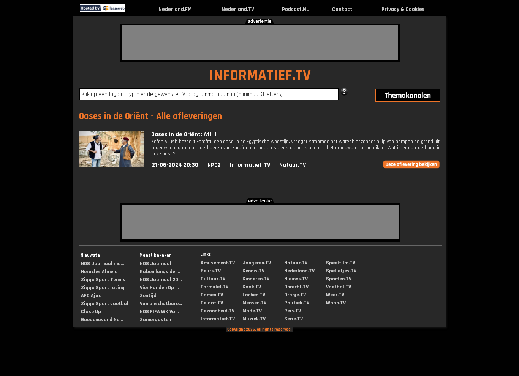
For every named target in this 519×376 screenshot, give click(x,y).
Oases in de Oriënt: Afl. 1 (184, 135)
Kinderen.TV (255, 279)
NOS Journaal (155, 263)
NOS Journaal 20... (161, 279)
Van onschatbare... (161, 303)
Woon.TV (336, 303)
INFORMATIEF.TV (260, 75)
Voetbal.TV (338, 287)
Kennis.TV (253, 271)
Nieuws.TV (296, 279)
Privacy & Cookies (402, 9)
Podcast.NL (295, 9)
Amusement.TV (218, 263)
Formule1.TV (214, 287)
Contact (342, 9)
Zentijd (148, 295)
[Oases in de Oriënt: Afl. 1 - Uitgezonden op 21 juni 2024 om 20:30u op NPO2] (111, 165)
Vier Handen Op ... (159, 287)
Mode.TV (252, 310)
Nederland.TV (238, 9)
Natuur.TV (292, 165)
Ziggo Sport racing (103, 287)
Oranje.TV (295, 295)
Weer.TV (335, 295)
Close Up (91, 311)
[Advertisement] (260, 42)
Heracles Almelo (99, 271)
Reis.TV (292, 310)
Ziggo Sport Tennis (103, 279)
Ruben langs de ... (160, 271)
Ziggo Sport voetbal (104, 303)
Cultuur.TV (213, 279)
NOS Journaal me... (102, 263)
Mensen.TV (254, 303)
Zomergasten (155, 319)
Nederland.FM (175, 9)
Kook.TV (251, 287)
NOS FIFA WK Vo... (159, 311)
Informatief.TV (250, 165)
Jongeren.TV (256, 263)
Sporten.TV (338, 279)
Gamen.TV (212, 295)
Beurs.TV (211, 271)
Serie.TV (293, 318)
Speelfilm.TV (340, 263)
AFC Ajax (91, 295)
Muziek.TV (254, 318)
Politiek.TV (296, 303)
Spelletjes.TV (341, 271)
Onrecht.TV (296, 287)
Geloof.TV (212, 303)
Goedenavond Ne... (102, 319)
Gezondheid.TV (217, 310)
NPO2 (214, 165)
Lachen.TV (253, 295)
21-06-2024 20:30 (175, 165)
